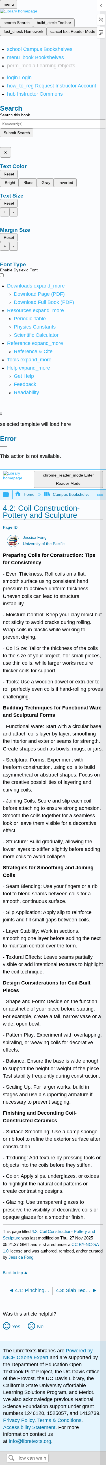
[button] (25, 384)
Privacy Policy (18, 1420)
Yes (16, 1326)
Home (29, 494)
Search (11, 1458)
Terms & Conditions (59, 1420)
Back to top (13, 1273)
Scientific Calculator (36, 335)
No (40, 1326)
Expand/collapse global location (100, 493)
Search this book (15, 115)
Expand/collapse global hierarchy (9, 494)
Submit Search (17, 132)
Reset (9, 174)
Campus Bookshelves (72, 494)
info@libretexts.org (29, 1441)
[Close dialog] (3, 446)
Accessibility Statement (29, 1427)
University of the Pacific (43, 544)
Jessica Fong (35, 537)
